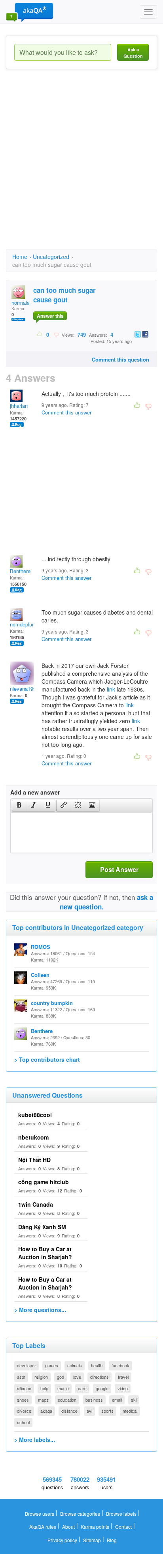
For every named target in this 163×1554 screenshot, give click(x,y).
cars (82, 1388)
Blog (112, 1540)
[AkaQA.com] (29, 12)
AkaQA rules (42, 1526)
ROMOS (40, 946)
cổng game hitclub (43, 1182)
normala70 (23, 302)
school (23, 1422)
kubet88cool (35, 1115)
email (117, 1400)
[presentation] (19, 805)
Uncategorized (51, 257)
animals (74, 1365)
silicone (24, 1388)
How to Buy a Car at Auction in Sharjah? (45, 1253)
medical (130, 1411)
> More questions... (40, 1310)
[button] (19, 806)
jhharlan (19, 405)
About (68, 1526)
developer (26, 1365)
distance (69, 1411)
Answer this (50, 315)
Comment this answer (66, 412)
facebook (120, 1365)
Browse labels (121, 1513)
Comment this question (120, 359)
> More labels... (34, 1439)
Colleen (40, 975)
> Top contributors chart (47, 1059)
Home (19, 257)
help (44, 1388)
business (94, 1400)
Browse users (39, 1513)
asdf (21, 1377)
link (111, 689)
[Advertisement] (81, 166)
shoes (23, 1400)
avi (89, 1411)
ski (133, 1400)
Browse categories (80, 1513)
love (77, 1377)
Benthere (20, 571)
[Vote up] (39, 334)
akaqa (46, 1411)
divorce (24, 1411)
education (67, 1400)
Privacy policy (62, 1540)
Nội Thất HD (34, 1160)
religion (41, 1377)
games (51, 1365)
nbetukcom (33, 1137)
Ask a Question (133, 53)
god (60, 1377)
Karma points (95, 1526)
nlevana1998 (24, 688)
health (96, 1365)
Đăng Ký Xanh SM (42, 1227)
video (123, 1388)
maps (43, 1400)
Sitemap (92, 1540)
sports (107, 1411)
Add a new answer (35, 792)
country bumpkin (52, 1003)
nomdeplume (24, 624)
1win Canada (35, 1204)
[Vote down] (56, 334)
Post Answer (119, 869)
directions (99, 1377)
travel (123, 1377)
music (63, 1388)
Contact (123, 1526)
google (102, 1388)
